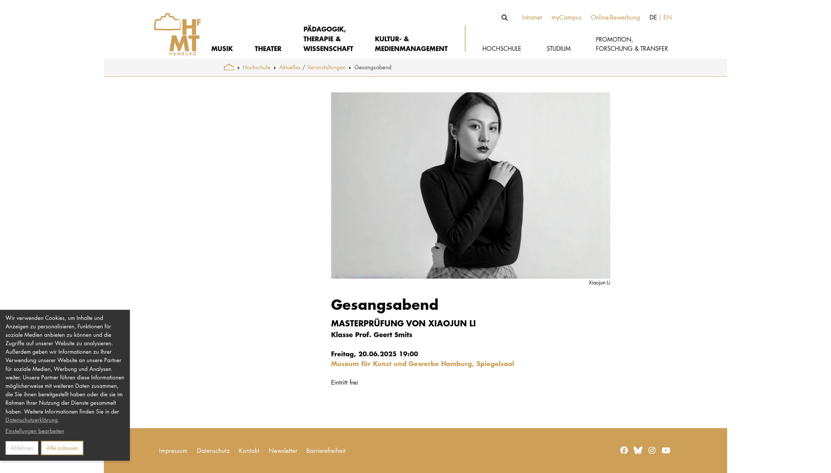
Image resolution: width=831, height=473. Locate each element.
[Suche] (505, 17)
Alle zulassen (62, 448)
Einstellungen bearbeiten (35, 431)
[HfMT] (173, 29)
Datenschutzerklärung (32, 420)
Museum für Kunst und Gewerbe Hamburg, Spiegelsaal (422, 363)
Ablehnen (21, 448)
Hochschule (256, 67)
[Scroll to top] (818, 460)
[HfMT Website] (229, 67)
